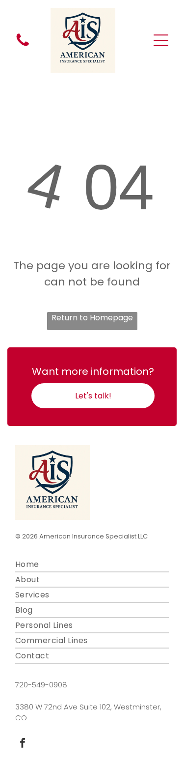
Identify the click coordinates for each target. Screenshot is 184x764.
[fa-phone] (22, 45)
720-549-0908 (41, 684)
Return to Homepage (92, 317)
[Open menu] (161, 40)
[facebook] (22, 744)
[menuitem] (92, 564)
